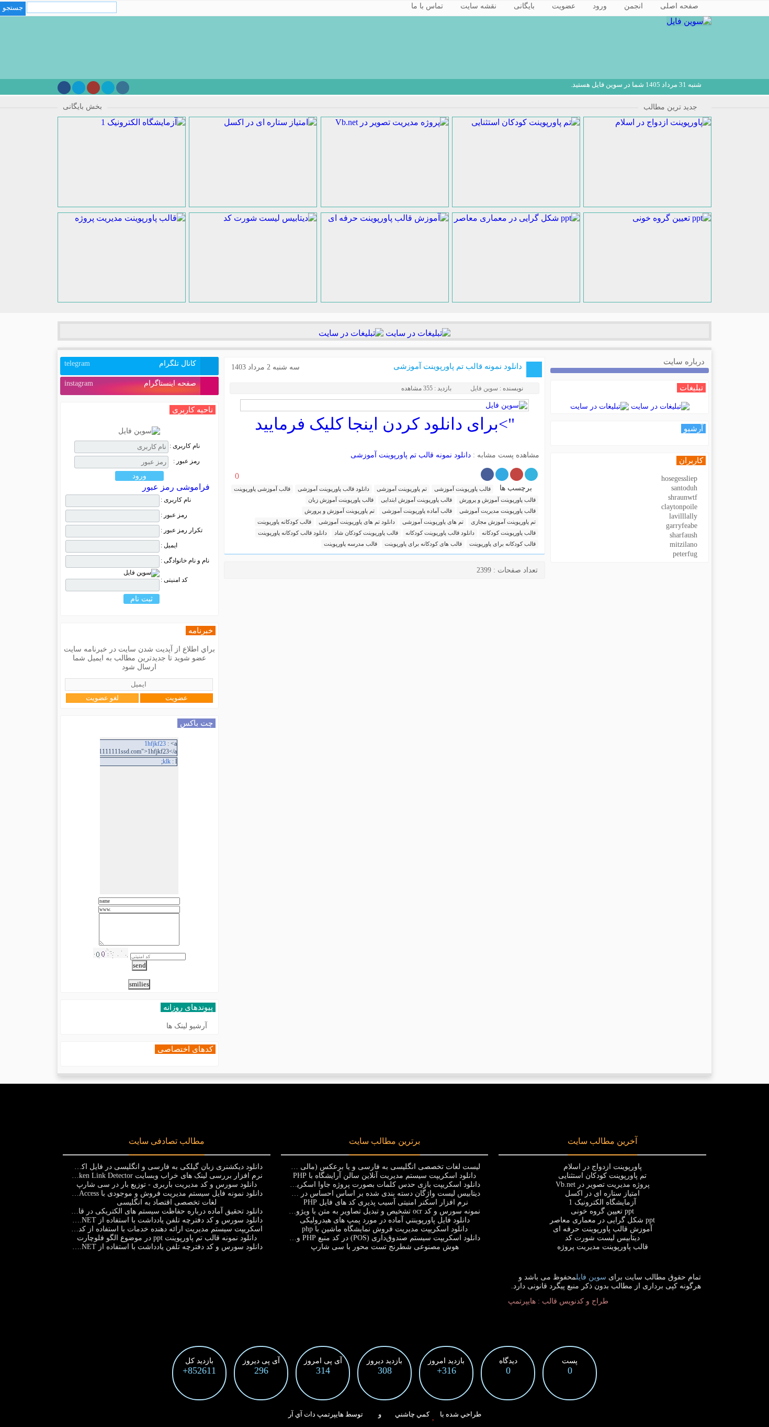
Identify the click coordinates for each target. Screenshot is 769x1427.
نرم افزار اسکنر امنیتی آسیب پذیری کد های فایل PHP (384, 1202)
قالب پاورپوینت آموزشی (462, 489)
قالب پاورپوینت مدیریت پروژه (602, 1247)
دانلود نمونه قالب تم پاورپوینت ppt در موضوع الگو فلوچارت (167, 1238)
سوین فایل (484, 388)
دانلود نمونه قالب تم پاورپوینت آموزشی (457, 366)
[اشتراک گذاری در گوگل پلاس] (516, 474)
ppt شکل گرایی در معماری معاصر (602, 1220)
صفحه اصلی (679, 6)
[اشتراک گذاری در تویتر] (531, 474)
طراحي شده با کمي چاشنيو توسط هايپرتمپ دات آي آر (384, 1414)
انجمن (633, 6)
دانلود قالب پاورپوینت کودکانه (439, 533)
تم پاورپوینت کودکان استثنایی (602, 1175)
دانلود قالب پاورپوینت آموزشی (333, 489)
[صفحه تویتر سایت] (108, 87)
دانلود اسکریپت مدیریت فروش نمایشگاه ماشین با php (385, 1229)
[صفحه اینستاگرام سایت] (122, 87)
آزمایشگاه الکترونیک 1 (602, 1202)
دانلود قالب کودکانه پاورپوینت (292, 533)
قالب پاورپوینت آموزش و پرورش (497, 500)
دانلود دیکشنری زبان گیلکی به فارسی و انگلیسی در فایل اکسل (166, 1167)
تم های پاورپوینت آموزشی (432, 522)
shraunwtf (682, 497)
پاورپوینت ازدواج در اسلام (602, 1167)
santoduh (684, 488)
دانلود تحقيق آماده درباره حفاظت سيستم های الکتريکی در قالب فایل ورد (152, 1211)
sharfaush (683, 535)
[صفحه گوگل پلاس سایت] (93, 87)
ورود (600, 6)
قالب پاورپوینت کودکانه (509, 533)
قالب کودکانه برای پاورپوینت (502, 544)
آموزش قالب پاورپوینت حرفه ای (602, 1229)
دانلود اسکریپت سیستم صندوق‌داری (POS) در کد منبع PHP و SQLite (376, 1238)
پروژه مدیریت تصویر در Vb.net (603, 1184)
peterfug (685, 554)
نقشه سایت (478, 6)
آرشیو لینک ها (186, 1026)
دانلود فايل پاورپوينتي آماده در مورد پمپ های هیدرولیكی (385, 1220)
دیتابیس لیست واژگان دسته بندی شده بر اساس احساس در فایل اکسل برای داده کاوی (349, 1193)
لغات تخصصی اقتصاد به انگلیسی (167, 1202)
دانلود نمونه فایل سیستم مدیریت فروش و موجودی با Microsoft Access (156, 1193)
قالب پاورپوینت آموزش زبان (341, 500)
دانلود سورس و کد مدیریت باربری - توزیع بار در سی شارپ (166, 1184)
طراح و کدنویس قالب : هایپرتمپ (558, 1301)
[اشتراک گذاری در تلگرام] (501, 474)
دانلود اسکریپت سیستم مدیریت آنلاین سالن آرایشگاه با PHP (384, 1175)
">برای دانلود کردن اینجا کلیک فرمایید (385, 423)
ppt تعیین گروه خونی (602, 1211)
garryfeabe (681, 526)
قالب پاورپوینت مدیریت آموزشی (497, 511)
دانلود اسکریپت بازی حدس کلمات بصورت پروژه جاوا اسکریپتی (383, 1184)
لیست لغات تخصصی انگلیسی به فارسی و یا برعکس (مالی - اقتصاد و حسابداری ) (355, 1167)
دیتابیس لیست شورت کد (602, 1238)
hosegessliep (679, 478)
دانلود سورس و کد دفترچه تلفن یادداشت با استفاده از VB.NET (166, 1220)
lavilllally (683, 516)
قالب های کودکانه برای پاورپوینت (423, 544)
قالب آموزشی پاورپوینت (262, 489)
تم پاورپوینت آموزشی (402, 489)
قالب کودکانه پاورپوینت (284, 522)
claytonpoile (679, 507)
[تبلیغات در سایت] (416, 333)
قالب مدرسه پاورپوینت (350, 544)
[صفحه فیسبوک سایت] (64, 87)
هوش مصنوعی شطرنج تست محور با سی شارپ (385, 1247)
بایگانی (524, 6)
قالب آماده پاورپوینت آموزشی (417, 511)
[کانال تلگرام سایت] (78, 87)
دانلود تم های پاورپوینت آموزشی (357, 522)
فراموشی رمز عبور (176, 486)
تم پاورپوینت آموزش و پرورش (339, 511)
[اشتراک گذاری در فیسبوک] (487, 474)
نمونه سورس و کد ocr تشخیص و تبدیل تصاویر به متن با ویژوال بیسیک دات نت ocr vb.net (345, 1211)
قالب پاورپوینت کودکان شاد (366, 533)
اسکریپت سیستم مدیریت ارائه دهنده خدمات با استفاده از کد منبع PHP (156, 1229)
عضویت (563, 6)
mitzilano (683, 544)
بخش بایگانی (82, 106)
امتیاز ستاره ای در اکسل (602, 1193)
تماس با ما (427, 6)
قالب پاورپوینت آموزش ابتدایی (416, 500)
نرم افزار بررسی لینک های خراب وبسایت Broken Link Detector (165, 1175)
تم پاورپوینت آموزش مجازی (503, 522)
